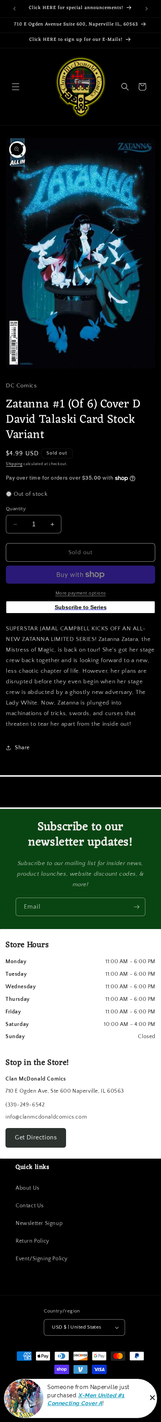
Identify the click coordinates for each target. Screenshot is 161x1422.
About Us (27, 1188)
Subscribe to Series (81, 607)
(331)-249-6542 (25, 1105)
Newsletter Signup (39, 1223)
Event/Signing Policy (42, 1259)
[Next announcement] (146, 8)
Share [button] (22, 748)
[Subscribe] (136, 907)
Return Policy (32, 1241)
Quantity (16, 508)
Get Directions (36, 1137)
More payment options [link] (80, 593)
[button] (15, 86)
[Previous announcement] (14, 8)
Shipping (14, 464)
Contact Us (30, 1206)
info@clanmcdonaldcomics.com (46, 1117)
